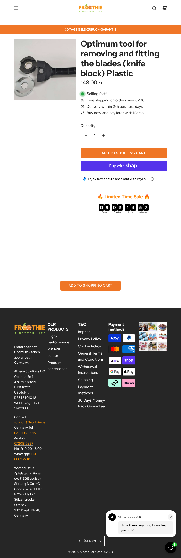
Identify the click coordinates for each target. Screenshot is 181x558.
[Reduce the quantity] (86, 135)
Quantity (88, 126)
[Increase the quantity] (103, 135)
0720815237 (23, 444)
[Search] (154, 8)
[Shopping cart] (164, 8)
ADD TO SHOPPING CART (90, 285)
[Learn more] (152, 179)
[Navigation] (16, 8)
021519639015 (25, 433)
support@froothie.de (29, 422)
